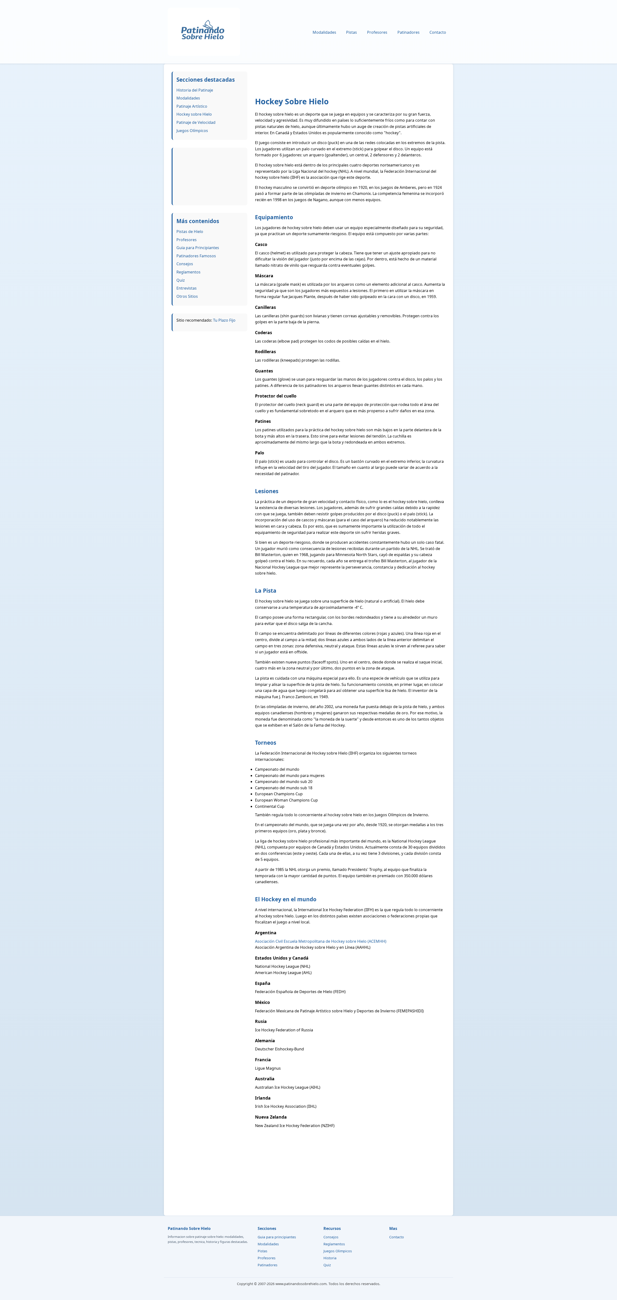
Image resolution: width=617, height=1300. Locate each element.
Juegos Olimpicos (337, 1251)
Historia (329, 1258)
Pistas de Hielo (189, 231)
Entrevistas (186, 288)
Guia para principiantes (277, 1237)
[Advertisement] (210, 176)
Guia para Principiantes (197, 247)
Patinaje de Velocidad (195, 122)
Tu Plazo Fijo (224, 320)
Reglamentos (188, 272)
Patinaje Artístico (191, 106)
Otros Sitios (187, 296)
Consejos (184, 263)
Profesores (377, 32)
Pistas (351, 32)
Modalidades (324, 32)
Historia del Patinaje (194, 90)
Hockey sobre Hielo (194, 114)
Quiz (180, 280)
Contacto (437, 32)
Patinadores (408, 32)
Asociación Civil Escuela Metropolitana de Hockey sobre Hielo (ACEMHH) (320, 941)
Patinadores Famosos (196, 256)
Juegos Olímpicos (192, 130)
